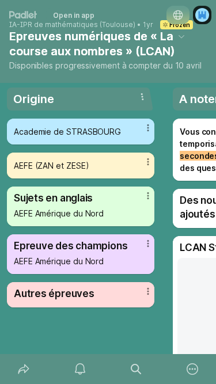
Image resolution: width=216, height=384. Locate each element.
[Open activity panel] (80, 369)
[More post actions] (140, 132)
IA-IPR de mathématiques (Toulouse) (72, 25)
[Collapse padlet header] (181, 36)
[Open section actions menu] (142, 96)
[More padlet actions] (192, 369)
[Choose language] (178, 15)
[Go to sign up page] (202, 15)
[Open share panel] (23, 369)
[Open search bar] (136, 369)
